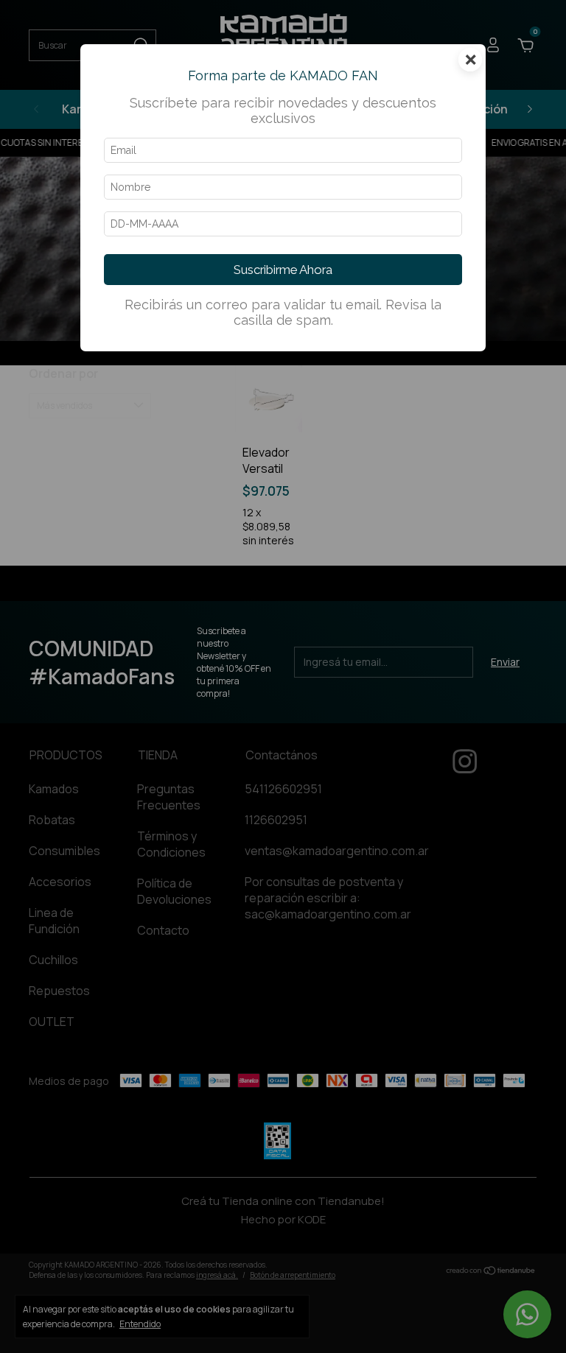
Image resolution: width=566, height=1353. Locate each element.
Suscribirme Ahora (283, 269)
